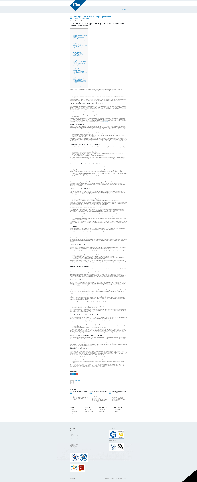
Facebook (71, 374)
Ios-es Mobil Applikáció (76, 46)
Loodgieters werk (117, 415)
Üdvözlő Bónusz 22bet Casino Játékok (79, 49)
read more (74, 401)
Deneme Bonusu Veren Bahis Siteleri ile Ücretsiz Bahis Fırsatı (80, 392)
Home (87, 3)
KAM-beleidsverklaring (119, 478)
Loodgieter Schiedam (74, 412)
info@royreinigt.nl (75, 435)
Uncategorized (81, 18)
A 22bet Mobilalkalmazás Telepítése (79, 63)
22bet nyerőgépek (106, 121)
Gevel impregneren (103, 412)
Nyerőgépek (75, 43)
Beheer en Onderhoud (108, 3)
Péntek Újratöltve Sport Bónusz (78, 65)
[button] (97, 403)
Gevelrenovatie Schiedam (89, 412)
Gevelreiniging (102, 408)
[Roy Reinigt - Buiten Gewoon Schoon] (78, 5)
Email (77, 374)
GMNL (74, 478)
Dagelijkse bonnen (118, 412)
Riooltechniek (116, 3)
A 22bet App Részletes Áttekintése (78, 39)
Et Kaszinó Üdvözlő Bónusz (77, 34)
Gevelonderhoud (102, 415)
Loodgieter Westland (74, 410)
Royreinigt (76, 18)
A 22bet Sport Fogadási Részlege (78, 71)
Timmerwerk (117, 417)
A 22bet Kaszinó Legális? (77, 64)
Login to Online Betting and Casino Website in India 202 (118, 392)
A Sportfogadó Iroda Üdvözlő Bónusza (79, 74)
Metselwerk (102, 417)
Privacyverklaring (106, 478)
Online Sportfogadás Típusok (77, 86)
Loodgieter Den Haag (74, 415)
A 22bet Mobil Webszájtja (77, 44)
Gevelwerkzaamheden (98, 3)
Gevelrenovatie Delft (88, 408)
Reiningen (91, 3)
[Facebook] (126, 4)
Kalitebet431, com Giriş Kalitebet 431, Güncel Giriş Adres (99, 392)
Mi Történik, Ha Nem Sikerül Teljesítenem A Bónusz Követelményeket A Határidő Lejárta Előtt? (80, 81)
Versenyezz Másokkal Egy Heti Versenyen (80, 45)
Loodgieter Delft (73, 408)
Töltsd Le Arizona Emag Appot (78, 53)
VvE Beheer (116, 410)
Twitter (73, 374)
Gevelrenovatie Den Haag (89, 415)
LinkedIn (75, 374)
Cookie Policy (113, 478)
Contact (122, 3)
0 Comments (87, 18)
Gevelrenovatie (102, 410)
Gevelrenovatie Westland (89, 410)
